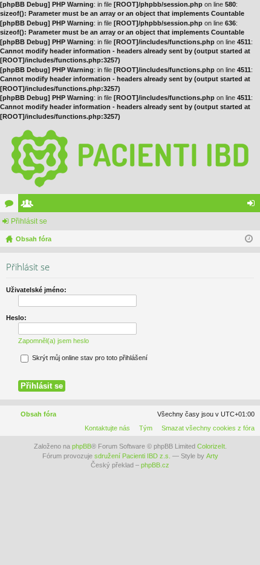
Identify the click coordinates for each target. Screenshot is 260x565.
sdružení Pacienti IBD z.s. (132, 456)
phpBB (81, 446)
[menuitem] (206, 428)
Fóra (11, 205)
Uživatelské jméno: (36, 289)
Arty (212, 456)
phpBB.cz (155, 465)
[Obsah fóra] (130, 157)
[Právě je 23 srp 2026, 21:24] (249, 238)
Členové (29, 205)
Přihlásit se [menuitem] (253, 205)
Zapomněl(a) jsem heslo (53, 340)
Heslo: (16, 317)
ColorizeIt (211, 446)
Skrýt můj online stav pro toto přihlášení (89, 357)
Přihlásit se (29, 221)
